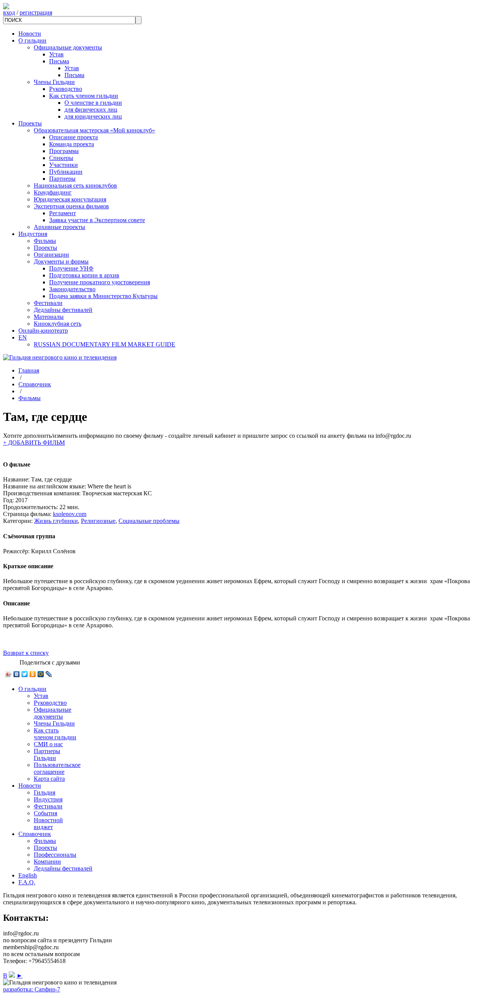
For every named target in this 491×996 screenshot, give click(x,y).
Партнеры (62, 178)
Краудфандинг (53, 192)
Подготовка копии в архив (84, 275)
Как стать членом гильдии (83, 95)
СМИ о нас (48, 744)
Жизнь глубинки (56, 521)
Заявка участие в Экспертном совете (97, 220)
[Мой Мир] (41, 674)
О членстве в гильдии (93, 102)
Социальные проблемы (149, 521)
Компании (47, 861)
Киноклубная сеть (57, 323)
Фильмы (45, 240)
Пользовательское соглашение (57, 768)
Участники (63, 165)
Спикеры (61, 158)
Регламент (62, 213)
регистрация (36, 12)
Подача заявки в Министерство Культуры (103, 296)
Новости (29, 33)
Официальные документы (68, 47)
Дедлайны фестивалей (63, 310)
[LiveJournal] (49, 674)
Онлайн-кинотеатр (43, 330)
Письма (59, 61)
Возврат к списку (26, 653)
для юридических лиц (93, 116)
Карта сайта (49, 778)
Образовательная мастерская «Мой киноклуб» (94, 130)
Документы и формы (61, 261)
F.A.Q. (26, 882)
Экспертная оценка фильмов (71, 206)
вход (9, 12)
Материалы (49, 316)
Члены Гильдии (54, 82)
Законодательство (72, 289)
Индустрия (32, 234)
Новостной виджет (48, 823)
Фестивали (48, 303)
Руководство (65, 89)
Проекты (30, 123)
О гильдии (32, 40)
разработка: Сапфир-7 (31, 989)
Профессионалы (55, 854)
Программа (64, 151)
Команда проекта (71, 144)
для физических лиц (90, 109)
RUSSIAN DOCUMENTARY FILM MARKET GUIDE (104, 344)
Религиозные (98, 521)
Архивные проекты (59, 227)
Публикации (65, 171)
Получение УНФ (71, 268)
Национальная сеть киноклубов (75, 185)
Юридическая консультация (70, 199)
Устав (56, 54)
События (45, 813)
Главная (28, 370)
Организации (51, 254)
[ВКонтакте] (17, 674)
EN (22, 337)
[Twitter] (25, 674)
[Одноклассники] (33, 674)
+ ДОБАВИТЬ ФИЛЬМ (34, 442)
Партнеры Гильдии (47, 754)
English (27, 875)
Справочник (34, 384)
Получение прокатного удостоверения (99, 282)
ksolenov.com (69, 514)
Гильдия (44, 792)
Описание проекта (73, 137)
